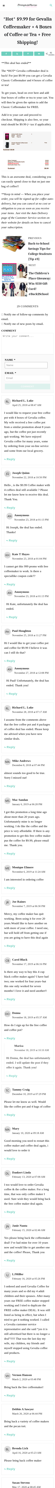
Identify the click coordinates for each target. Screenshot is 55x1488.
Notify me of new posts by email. (24, 323)
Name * (10, 359)
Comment (8, 330)
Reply (10, 459)
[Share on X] (17, 54)
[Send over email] (39, 54)
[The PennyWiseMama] (27, 5)
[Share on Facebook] (6, 54)
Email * (10, 373)
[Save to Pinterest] (28, 54)
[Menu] (4, 5)
